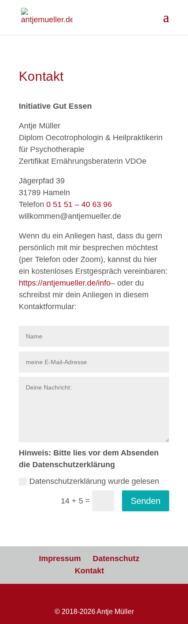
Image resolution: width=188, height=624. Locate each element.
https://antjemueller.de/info (65, 283)
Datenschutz (116, 558)
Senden (145, 501)
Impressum (60, 558)
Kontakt (89, 570)
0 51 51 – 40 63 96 (79, 204)
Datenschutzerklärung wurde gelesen (94, 481)
